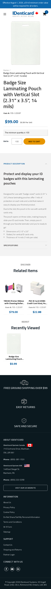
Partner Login (9, 554)
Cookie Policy (9, 512)
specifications (11, 245)
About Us (7, 502)
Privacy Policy (9, 507)
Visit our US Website (25, 487)
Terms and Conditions (12, 521)
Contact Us (7, 544)
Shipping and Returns (12, 549)
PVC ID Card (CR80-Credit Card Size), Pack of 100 (37, 302)
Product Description (14, 163)
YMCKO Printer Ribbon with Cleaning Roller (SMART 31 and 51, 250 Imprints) (14, 302)
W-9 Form (7, 526)
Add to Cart (34, 141)
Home (6, 70)
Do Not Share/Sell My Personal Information (21, 517)
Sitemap (6, 531)
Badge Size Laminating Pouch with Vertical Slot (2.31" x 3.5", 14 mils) (13, 357)
